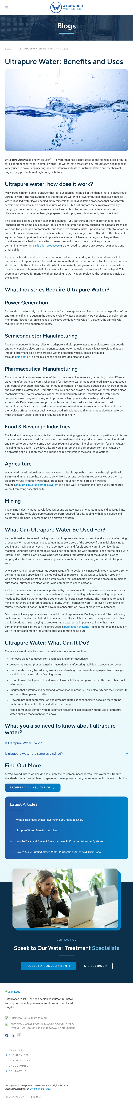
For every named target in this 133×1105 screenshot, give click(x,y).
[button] (6, 7)
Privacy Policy (14, 1097)
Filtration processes (47, 245)
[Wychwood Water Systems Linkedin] (19, 1035)
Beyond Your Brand (39, 1088)
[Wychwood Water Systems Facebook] (7, 1035)
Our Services (19, 1055)
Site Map (35, 1097)
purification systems (76, 626)
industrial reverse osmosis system (37, 484)
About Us (16, 1049)
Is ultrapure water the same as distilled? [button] (34, 753)
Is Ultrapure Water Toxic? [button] (23, 743)
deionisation (22, 356)
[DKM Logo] (12, 991)
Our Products (19, 1060)
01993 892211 (98, 965)
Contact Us (17, 1071)
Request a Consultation (30, 787)
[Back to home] (66, 7)
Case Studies (19, 1065)
